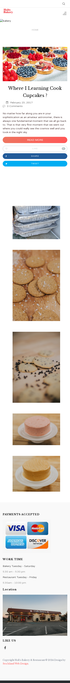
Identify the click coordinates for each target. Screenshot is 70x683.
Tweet (35, 164)
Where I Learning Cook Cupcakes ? (35, 92)
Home (35, 30)
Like (48, 149)
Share (35, 156)
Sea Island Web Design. (16, 663)
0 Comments (15, 106)
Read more (35, 139)
